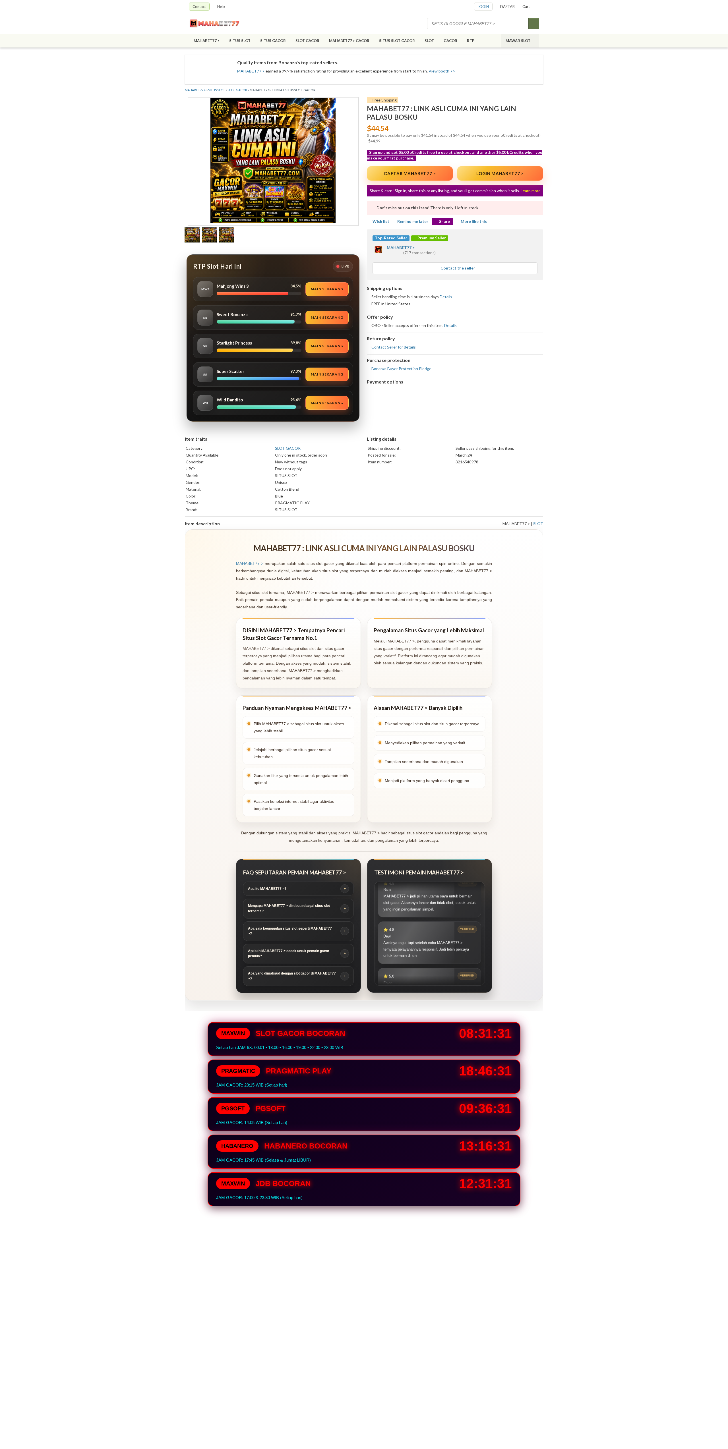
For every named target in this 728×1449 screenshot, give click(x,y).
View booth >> (442, 71)
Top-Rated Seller (391, 237)
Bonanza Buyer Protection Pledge (401, 368)
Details (446, 296)
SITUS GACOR (273, 40)
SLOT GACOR (307, 40)
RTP (470, 40)
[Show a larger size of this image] (192, 235)
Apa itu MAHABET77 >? (267, 889)
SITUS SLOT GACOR (397, 40)
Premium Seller (431, 237)
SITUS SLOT (240, 40)
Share (444, 221)
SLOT (429, 40)
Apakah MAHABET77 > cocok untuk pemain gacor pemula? (288, 953)
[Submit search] (533, 23)
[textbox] (478, 23)
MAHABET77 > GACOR (349, 40)
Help (221, 6)
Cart (526, 6)
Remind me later (412, 221)
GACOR (450, 40)
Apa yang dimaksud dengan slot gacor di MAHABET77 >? (292, 976)
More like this (474, 221)
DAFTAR (507, 6)
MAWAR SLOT (518, 40)
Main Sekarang (327, 289)
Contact (199, 6)
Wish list (381, 221)
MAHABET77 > (207, 40)
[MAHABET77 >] (220, 23)
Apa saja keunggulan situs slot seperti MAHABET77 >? (290, 931)
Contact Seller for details (393, 347)
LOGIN (483, 6)
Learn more (531, 190)
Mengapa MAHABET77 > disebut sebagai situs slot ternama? (289, 908)
